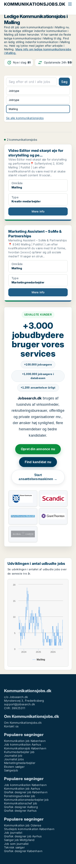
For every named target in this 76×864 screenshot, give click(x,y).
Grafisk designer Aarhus (20, 810)
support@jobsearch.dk (19, 704)
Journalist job (13, 755)
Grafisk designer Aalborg (21, 807)
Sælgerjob (11, 770)
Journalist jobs (14, 759)
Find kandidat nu (38, 462)
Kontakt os (11, 726)
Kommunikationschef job (20, 803)
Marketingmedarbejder (19, 763)
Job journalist (13, 832)
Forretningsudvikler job (19, 796)
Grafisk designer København (23, 851)
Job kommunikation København (25, 785)
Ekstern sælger (14, 766)
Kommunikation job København (25, 741)
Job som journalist (16, 843)
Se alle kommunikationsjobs (25, 118)
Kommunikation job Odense (22, 825)
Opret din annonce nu (38, 449)
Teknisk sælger (14, 847)
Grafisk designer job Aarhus (23, 836)
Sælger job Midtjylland (19, 840)
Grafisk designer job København (25, 792)
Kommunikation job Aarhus (22, 788)
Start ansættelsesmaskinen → (38, 477)
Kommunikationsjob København (25, 748)
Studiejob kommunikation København (29, 829)
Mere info (38, 211)
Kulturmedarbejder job (19, 752)
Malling (13, 109)
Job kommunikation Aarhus (22, 744)
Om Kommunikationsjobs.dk (23, 722)
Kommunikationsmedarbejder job (26, 799)
